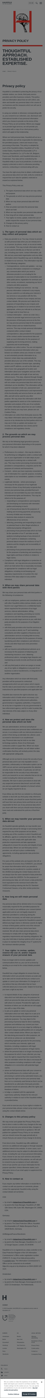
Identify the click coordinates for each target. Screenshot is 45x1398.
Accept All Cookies (29, 1394)
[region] (22, 1388)
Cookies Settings (13, 1394)
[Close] (41, 1382)
